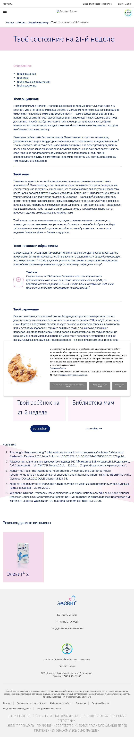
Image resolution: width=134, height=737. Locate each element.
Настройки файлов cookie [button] (99, 386)
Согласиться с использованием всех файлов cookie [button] (68, 386)
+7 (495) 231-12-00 (71, 676)
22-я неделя (92, 428)
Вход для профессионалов (97, 4)
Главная (10, 23)
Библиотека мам (93, 402)
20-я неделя (40, 429)
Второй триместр (38, 23)
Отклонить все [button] (119, 386)
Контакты (7, 4)
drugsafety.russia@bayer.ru (78, 697)
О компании (80, 703)
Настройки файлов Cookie (49, 708)
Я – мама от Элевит (67, 621)
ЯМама (21, 23)
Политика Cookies (100, 703)
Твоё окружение (26, 85)
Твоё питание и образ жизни (33, 81)
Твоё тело (22, 77)
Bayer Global (124, 4)
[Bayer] (67, 648)
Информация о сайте (60, 703)
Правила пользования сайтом (31, 703)
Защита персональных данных (17, 708)
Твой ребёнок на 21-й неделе (38, 407)
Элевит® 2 (18, 574)
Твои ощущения (26, 73)
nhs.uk (125, 483)
